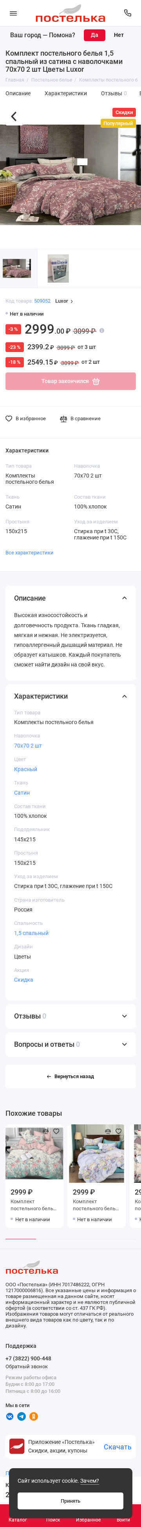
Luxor (61, 301)
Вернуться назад (74, 1076)
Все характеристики (29, 553)
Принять (70, 1501)
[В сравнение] (45, 1131)
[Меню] (13, 13)
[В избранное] (56, 1131)
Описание (18, 93)
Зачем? (89, 1481)
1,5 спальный (31, 933)
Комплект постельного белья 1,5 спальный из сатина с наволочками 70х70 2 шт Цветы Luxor (34, 1205)
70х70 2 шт (28, 746)
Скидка (23, 980)
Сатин (22, 793)
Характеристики (66, 93)
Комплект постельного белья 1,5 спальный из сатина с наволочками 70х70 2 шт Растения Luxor (96, 1205)
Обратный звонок (26, 1366)
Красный (25, 769)
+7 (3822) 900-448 (28, 1358)
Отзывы (114, 93)
